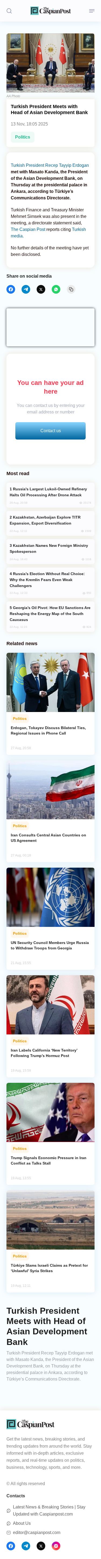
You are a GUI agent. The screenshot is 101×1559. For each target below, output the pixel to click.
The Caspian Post (28, 229)
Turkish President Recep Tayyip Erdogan (50, 165)
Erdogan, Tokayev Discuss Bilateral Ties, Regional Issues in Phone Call (48, 730)
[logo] (50, 11)
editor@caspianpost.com (36, 1532)
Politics (22, 137)
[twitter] (41, 289)
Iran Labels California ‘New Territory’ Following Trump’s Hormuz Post (44, 1053)
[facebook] (10, 289)
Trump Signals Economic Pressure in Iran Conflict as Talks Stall (48, 1160)
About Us (22, 1523)
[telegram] (26, 289)
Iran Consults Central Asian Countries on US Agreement (48, 838)
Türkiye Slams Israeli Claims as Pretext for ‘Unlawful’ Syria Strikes (49, 1268)
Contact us (50, 430)
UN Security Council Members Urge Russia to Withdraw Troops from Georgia (50, 945)
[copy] (71, 289)
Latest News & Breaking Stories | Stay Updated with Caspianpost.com (49, 1510)
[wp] (56, 289)
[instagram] (56, 1546)
